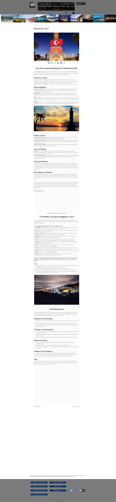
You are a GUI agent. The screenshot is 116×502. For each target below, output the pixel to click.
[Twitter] (72, 490)
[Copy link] (64, 63)
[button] (74, 12)
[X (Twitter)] (52, 63)
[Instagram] (74, 490)
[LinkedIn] (58, 63)
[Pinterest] (61, 63)
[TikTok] (83, 490)
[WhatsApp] (55, 63)
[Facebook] (48, 63)
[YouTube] (80, 490)
